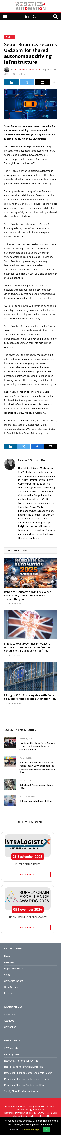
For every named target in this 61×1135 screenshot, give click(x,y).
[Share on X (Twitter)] (27, 82)
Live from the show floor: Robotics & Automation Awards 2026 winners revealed (37, 746)
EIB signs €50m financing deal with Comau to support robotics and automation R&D (30, 697)
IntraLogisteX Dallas (27, 864)
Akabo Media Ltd (21, 1106)
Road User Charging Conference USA (24, 1085)
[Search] (55, 16)
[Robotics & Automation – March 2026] (10, 784)
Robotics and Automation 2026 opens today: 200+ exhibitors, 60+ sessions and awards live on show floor (37, 767)
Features (9, 962)
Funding (9, 37)
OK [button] (46, 1130)
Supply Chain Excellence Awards (27, 917)
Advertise (9, 1014)
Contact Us (10, 1026)
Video (7, 974)
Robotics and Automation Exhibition (23, 1066)
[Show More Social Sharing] (54, 82)
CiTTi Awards (11, 1048)
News (7, 956)
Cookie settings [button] (30, 1129)
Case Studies (11, 987)
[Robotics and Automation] (30, 6)
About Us (9, 1020)
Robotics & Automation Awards (21, 1060)
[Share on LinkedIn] (11, 82)
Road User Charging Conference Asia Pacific (28, 1073)
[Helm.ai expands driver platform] (10, 800)
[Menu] (5, 16)
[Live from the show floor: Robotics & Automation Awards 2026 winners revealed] (10, 742)
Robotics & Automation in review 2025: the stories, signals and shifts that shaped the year (28, 595)
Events (8, 993)
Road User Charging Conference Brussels (26, 1079)
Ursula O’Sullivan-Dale (27, 69)
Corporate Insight (13, 980)
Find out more (27, 874)
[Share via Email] (42, 82)
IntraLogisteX (11, 1054)
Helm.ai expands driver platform (36, 801)
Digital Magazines (13, 968)
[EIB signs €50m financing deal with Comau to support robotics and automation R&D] (30, 676)
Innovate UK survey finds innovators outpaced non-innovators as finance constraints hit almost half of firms (27, 647)
